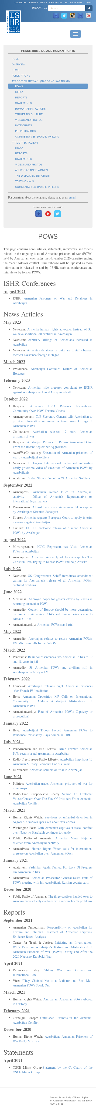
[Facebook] (56, 15)
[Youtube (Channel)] (88, 15)
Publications (21, 75)
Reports (21, 97)
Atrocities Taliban (25, 142)
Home (15, 59)
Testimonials (24, 181)
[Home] (13, 21)
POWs (19, 86)
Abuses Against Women (31, 170)
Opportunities (58, 2)
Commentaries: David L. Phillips (37, 136)
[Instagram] (72, 15)
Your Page (76, 2)
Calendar (21, 2)
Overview (18, 64)
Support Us (39, 7)
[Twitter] (64, 15)
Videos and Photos (28, 119)
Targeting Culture (29, 114)
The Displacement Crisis (32, 175)
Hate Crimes (23, 125)
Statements (23, 103)
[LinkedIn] (80, 15)
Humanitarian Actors (30, 108)
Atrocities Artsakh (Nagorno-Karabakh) (41, 81)
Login (88, 2)
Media (19, 92)
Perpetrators (25, 131)
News (43, 2)
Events (33, 2)
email (72, 197)
